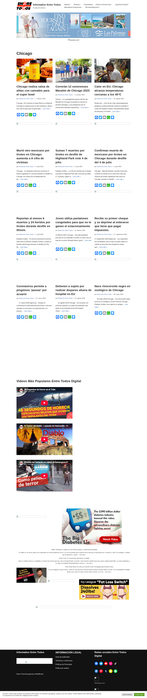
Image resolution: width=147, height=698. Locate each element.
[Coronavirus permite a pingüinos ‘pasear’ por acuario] (34, 270)
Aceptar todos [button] (139, 694)
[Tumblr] (106, 671)
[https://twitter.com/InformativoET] (101, 663)
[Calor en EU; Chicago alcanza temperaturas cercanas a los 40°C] (112, 71)
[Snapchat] (110, 671)
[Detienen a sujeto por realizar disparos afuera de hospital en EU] (74, 270)
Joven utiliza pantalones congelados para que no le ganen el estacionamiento (73, 222)
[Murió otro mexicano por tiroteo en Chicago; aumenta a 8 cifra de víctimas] (34, 134)
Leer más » (47, 109)
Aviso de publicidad (63, 657)
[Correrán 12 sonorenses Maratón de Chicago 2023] (74, 71)
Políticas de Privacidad (64, 664)
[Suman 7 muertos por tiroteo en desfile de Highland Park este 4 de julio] (74, 134)
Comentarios (88, 4)
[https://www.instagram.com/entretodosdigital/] (110, 663)
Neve (18, 674)
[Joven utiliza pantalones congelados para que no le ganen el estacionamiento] (74, 202)
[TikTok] (115, 663)
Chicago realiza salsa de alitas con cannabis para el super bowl (33, 90)
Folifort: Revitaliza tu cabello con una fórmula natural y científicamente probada (74, 549)
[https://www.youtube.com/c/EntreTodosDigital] (106, 663)
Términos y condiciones (64, 661)
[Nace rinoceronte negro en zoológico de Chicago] (112, 270)
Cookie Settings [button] (127, 694)
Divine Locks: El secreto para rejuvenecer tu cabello (74, 558)
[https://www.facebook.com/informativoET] (96, 663)
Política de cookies (62, 668)
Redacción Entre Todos (26, 98)
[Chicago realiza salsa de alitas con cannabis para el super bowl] (34, 71)
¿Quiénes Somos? (121, 4)
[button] (70, 4)
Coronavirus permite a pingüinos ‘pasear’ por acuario (31, 290)
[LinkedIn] (96, 671)
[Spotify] (115, 671)
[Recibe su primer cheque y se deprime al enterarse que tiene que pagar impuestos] (112, 202)
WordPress (39, 674)
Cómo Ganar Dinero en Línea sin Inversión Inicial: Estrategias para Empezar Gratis (89, 567)
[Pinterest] (101, 671)
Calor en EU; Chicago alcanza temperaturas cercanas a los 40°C (109, 90)
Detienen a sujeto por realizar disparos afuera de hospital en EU (74, 290)
